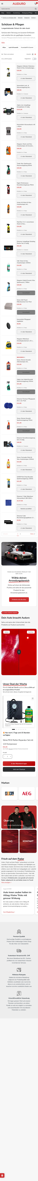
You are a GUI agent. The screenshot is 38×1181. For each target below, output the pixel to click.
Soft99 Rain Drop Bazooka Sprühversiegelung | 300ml (25, 478)
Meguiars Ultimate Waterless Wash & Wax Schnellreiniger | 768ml (26, 67)
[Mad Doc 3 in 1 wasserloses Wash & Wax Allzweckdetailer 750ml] (8, 234)
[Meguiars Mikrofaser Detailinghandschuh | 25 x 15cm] (8, 351)
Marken (9, 13)
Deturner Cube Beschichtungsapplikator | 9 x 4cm (25, 517)
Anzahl (5, 752)
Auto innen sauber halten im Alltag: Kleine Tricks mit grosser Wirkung (17, 895)
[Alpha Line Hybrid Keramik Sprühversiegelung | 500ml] (8, 391)
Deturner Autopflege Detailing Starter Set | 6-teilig (26, 242)
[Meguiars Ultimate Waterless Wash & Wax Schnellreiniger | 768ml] (8, 78)
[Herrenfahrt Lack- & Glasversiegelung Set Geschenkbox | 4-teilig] (8, 97)
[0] (35, 4)
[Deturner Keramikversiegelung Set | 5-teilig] (8, 449)
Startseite (20, 17)
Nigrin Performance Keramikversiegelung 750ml (25, 184)
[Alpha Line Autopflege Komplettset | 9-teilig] (8, 117)
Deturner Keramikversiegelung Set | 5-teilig (26, 439)
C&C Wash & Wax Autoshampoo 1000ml (23, 262)
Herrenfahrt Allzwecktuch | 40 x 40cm (26, 125)
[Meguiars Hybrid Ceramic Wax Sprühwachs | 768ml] (8, 292)
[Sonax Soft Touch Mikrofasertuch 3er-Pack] (8, 312)
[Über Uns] (19, 817)
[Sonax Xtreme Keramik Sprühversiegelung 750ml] (8, 430)
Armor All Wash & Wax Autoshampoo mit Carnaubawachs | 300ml (24, 203)
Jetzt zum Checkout (19, 769)
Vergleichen (28, 58)
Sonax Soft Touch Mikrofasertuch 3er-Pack (24, 301)
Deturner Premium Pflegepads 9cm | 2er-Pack (26, 400)
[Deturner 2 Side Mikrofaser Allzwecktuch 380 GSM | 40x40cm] (8, 508)
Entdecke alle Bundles (19, 599)
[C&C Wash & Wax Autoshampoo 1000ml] (8, 273)
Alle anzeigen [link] (5, 882)
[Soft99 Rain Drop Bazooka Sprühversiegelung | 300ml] (8, 488)
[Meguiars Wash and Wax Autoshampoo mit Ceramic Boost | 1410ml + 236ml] (8, 156)
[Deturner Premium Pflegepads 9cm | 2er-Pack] (8, 411)
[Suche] (35, 8)
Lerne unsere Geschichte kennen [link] (14, 825)
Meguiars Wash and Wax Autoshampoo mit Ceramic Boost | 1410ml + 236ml (25, 145)
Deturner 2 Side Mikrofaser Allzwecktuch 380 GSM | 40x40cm (25, 497)
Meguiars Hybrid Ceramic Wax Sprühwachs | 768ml (26, 281)
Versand (11, 749)
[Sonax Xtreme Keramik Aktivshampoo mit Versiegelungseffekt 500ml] (8, 371)
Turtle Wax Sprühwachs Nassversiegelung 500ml (24, 164)
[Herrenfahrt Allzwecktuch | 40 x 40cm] (8, 136)
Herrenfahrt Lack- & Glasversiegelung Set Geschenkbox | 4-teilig (23, 86)
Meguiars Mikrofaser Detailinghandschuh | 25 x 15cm (25, 340)
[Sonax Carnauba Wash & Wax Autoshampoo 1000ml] (8, 469)
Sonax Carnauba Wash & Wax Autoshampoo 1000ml (25, 458)
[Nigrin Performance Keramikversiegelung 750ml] (8, 195)
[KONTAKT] (28, 841)
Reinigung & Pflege (27, 13)
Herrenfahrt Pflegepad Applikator (23, 320)
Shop (2, 13)
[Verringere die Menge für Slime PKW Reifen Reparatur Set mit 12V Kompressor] (4, 756)
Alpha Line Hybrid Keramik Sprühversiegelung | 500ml (25, 380)
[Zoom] (32, 698)
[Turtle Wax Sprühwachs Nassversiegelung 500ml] (8, 175)
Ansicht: (29, 54)
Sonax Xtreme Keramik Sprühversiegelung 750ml (24, 419)
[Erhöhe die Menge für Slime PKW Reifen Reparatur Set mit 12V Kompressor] (10, 756)
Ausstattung (16, 13)
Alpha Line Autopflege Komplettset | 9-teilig (23, 106)
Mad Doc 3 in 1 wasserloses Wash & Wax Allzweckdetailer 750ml (25, 223)
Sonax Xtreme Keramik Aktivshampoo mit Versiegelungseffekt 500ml (25, 361)
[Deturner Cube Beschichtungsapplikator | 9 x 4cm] (8, 527)
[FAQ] (10, 841)
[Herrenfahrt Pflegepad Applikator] (8, 331)
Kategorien (27, 17)
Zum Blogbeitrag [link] (8, 912)
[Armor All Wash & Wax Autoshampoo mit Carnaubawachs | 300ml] (8, 214)
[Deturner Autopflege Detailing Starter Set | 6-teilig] (8, 253)
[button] (20, 357)
